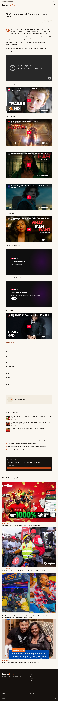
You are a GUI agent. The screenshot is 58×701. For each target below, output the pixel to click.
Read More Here (10, 342)
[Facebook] (50, 698)
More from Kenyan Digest (20, 401)
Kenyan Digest (20, 399)
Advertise (32, 687)
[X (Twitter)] (48, 698)
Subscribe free (29, 468)
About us (4, 687)
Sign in (54, 1)
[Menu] (54, 5)
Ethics (3, 691)
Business (32, 676)
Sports (31, 678)
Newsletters (32, 689)
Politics (31, 674)
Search (3, 693)
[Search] (51, 5)
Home (7, 11)
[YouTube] (55, 698)
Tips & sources (5, 689)
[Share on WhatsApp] (48, 21)
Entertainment (14, 11)
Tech (31, 680)
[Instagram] (52, 698)
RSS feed (32, 691)
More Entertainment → (49, 478)
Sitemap (32, 693)
